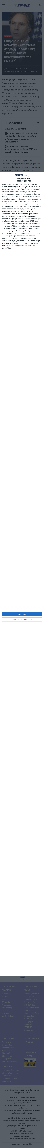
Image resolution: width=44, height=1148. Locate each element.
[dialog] (22, 574)
